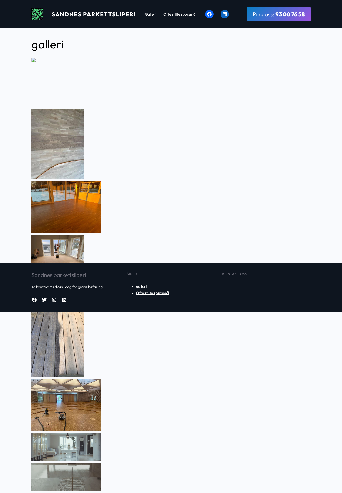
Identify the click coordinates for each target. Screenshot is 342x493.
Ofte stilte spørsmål (152, 293)
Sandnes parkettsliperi (94, 14)
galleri (141, 286)
